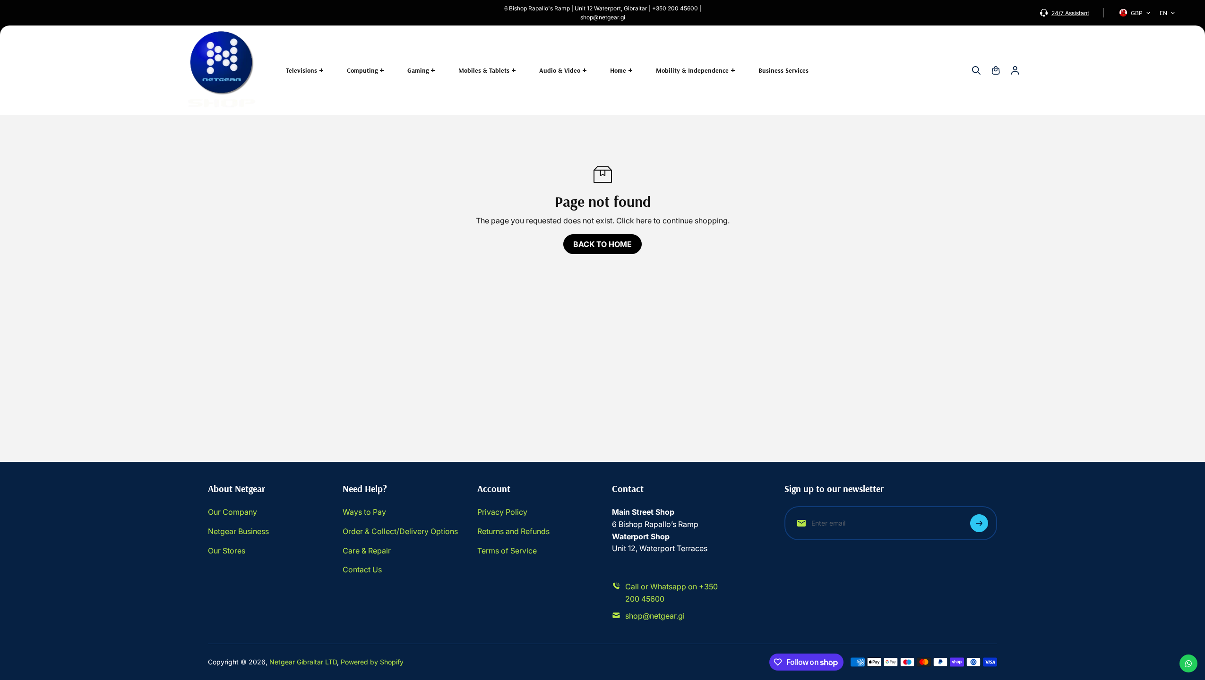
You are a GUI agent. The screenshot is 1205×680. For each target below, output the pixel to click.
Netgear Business (238, 531)
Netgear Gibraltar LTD (303, 662)
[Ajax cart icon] (996, 70)
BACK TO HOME (602, 244)
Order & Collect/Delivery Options (400, 531)
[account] (1015, 70)
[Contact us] (1188, 663)
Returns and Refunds (513, 531)
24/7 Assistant (1070, 13)
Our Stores (226, 550)
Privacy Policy (502, 512)
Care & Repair (367, 550)
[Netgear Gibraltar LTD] (222, 70)
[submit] (979, 523)
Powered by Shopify (372, 662)
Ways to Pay (364, 512)
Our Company (232, 512)
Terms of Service (507, 550)
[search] (976, 70)
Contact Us (362, 569)
